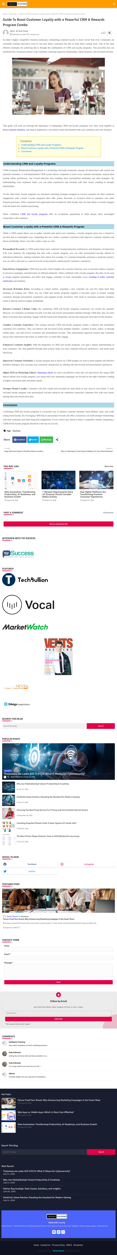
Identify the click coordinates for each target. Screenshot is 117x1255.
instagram (89, 864)
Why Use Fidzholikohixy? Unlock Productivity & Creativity (43, 784)
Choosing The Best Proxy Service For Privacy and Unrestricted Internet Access (52, 810)
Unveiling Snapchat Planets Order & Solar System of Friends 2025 (46, 823)
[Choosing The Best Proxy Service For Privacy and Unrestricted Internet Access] (8, 813)
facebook (32, 864)
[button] (114, 4)
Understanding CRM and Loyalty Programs (41, 145)
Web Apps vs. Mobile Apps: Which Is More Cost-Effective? (46, 1112)
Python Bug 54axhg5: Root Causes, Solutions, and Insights (31, 1188)
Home (5, 14)
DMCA (69, 1245)
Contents (26, 141)
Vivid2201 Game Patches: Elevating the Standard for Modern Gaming (48, 797)
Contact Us (46, 1245)
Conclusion (26, 151)
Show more (109, 466)
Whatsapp (47, 440)
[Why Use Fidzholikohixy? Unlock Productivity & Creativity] (8, 787)
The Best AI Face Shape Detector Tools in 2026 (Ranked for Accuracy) (48, 836)
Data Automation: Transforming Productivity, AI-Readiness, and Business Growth (19, 494)
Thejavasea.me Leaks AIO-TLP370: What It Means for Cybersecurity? (36, 1171)
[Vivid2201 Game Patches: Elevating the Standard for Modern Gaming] (8, 800)
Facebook (21, 440)
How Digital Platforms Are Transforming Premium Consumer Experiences (93, 494)
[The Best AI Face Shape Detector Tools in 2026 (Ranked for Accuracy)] (8, 839)
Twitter (34, 440)
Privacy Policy (58, 1245)
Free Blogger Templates (78, 1248)
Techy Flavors (58, 1251)
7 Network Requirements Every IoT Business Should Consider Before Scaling (57, 494)
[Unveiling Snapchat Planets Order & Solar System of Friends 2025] (8, 826)
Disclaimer (78, 1245)
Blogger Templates (47, 1248)
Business (13, 14)
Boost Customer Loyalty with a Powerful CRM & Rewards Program (52, 148)
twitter (32, 871)
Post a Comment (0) (58, 524)
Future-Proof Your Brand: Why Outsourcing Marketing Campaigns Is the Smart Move (38, 919)
